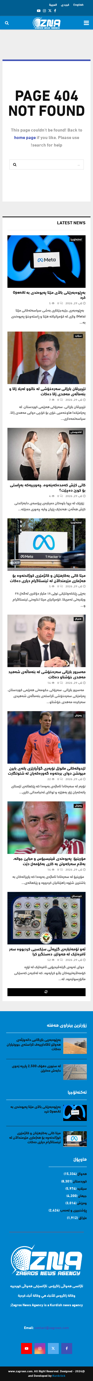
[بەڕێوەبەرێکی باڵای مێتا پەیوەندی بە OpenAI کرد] (46, 261)
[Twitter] (53, 1348)
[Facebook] (66, 1348)
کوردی (65, 5)
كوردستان (77, 896)
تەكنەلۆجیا (76, 239)
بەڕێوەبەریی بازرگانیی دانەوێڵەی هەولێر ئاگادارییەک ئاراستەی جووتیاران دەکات (34, 1044)
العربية (53, 5)
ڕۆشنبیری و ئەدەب (73, 1210)
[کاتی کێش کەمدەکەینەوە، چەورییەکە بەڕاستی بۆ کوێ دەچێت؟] (46, 454)
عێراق (83, 1218)
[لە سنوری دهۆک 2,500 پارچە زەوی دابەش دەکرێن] (75, 1072)
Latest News (71, 223)
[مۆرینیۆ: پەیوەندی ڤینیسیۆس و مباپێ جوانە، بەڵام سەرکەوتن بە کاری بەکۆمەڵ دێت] (46, 827)
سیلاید (78, 336)
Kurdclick (58, 1375)
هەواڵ (78, 619)
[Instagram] (39, 1348)
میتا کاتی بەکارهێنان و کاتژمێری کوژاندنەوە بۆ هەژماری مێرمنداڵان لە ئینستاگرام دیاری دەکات (35, 1137)
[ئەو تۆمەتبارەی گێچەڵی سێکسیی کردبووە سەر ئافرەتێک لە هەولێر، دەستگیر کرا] (46, 918)
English (78, 5)
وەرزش (78, 715)
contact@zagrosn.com (51, 1328)
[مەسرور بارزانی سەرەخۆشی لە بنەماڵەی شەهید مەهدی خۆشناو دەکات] (46, 641)
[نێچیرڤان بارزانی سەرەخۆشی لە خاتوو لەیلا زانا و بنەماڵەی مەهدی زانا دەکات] (46, 358)
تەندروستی (76, 432)
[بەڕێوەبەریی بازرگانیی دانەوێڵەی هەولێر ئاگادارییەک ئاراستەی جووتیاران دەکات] (75, 1046)
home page (25, 138)
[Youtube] (26, 1348)
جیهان (82, 1196)
